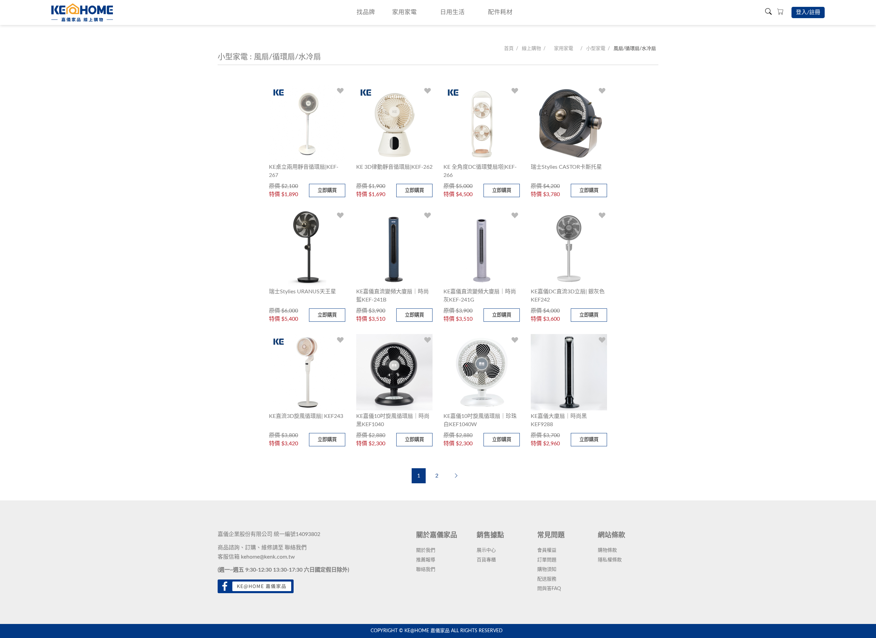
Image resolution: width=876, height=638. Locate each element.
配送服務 (546, 579)
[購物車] (780, 12)
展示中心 (486, 550)
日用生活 (452, 12)
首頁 (509, 48)
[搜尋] (768, 12)
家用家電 (404, 12)
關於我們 (425, 550)
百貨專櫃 (486, 560)
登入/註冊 (808, 12)
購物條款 (607, 550)
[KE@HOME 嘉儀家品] (82, 12)
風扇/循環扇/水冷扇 (635, 48)
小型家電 (595, 48)
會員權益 (546, 550)
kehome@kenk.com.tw (268, 557)
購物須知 (546, 569)
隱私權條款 (610, 560)
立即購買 (327, 190)
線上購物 (531, 48)
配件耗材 (500, 12)
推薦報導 (425, 560)
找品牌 (366, 12)
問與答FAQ (549, 588)
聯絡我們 (296, 547)
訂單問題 (546, 560)
